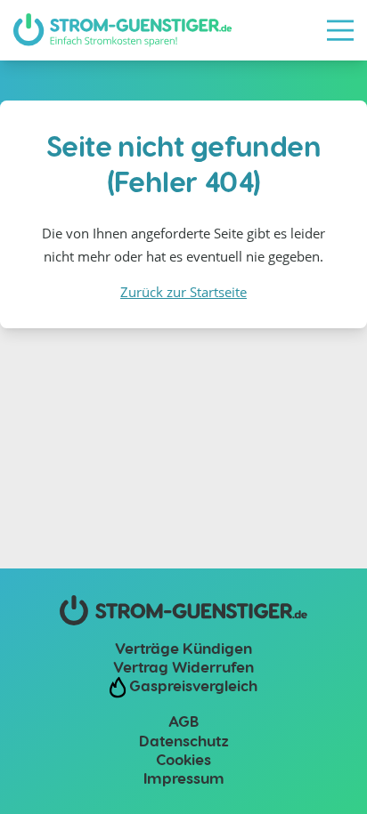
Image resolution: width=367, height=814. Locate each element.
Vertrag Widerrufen (183, 666)
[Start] (122, 30)
